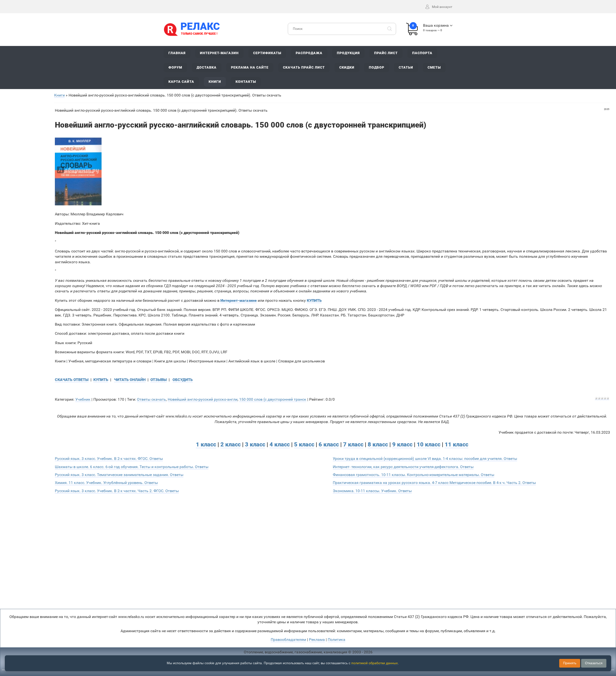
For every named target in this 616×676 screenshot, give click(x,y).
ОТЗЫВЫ (158, 379)
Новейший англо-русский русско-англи (202, 399)
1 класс (206, 444)
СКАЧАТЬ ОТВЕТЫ (72, 379)
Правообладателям (288, 639)
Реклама (317, 639)
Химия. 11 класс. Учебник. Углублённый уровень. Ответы (106, 482)
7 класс (353, 444)
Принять (569, 663)
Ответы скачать (151, 399)
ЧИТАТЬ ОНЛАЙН (130, 379)
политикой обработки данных (374, 663)
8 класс (378, 444)
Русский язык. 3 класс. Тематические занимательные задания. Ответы (119, 474)
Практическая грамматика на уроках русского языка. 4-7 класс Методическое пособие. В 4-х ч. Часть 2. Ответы (434, 482)
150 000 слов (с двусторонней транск (272, 399)
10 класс (428, 444)
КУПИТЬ (100, 379)
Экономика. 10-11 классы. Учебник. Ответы (372, 491)
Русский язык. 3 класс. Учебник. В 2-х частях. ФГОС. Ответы (109, 458)
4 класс (280, 444)
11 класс (456, 444)
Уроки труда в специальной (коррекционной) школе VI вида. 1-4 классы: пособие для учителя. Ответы (425, 458)
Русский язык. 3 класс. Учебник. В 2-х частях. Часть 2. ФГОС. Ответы (117, 491)
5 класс (304, 444)
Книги (59, 95)
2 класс (230, 444)
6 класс (329, 444)
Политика (336, 639)
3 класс (255, 444)
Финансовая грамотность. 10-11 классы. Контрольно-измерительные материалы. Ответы (413, 474)
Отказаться (594, 663)
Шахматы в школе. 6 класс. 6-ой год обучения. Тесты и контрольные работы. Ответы (131, 466)
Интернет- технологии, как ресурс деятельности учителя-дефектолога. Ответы (403, 466)
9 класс (402, 444)
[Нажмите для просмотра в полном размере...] (78, 171)
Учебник (82, 399)
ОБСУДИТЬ (183, 379)
